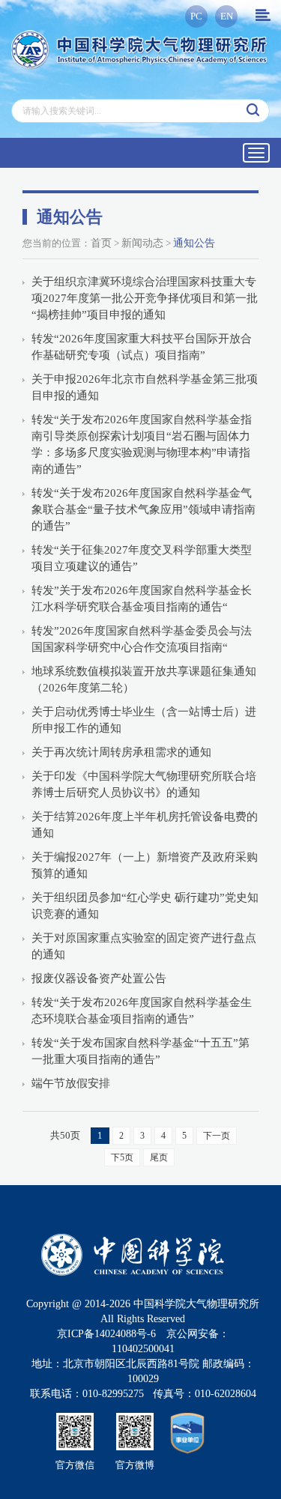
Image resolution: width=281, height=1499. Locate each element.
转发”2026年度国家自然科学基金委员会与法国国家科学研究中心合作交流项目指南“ (141, 639)
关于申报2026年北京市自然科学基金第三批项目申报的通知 (144, 387)
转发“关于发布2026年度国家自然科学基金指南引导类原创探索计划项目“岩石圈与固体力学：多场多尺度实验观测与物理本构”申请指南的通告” (141, 444)
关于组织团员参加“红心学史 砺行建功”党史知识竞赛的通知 (145, 905)
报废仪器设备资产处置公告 (98, 978)
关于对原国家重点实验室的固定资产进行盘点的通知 (143, 946)
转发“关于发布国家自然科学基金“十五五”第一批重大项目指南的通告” (140, 1051)
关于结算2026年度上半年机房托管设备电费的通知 (144, 825)
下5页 (122, 1157)
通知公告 (194, 243)
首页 (101, 243)
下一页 (216, 1135)
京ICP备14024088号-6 (106, 1333)
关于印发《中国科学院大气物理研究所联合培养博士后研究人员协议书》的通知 (143, 784)
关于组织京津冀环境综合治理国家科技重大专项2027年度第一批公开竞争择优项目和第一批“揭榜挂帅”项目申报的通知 (144, 298)
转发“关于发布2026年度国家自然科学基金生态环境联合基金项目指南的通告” (141, 1010)
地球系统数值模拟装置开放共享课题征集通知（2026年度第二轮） (143, 679)
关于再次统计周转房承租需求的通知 (121, 752)
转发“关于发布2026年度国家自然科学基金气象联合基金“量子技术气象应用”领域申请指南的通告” (143, 509)
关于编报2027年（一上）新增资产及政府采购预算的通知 (144, 865)
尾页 (159, 1157)
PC (196, 16)
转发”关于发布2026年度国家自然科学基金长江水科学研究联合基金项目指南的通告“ (141, 598)
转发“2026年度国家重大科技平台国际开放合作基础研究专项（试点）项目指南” (141, 347)
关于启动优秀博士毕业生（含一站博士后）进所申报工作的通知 (143, 720)
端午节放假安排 (70, 1083)
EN (226, 16)
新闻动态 (142, 243)
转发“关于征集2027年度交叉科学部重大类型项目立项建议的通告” (141, 558)
